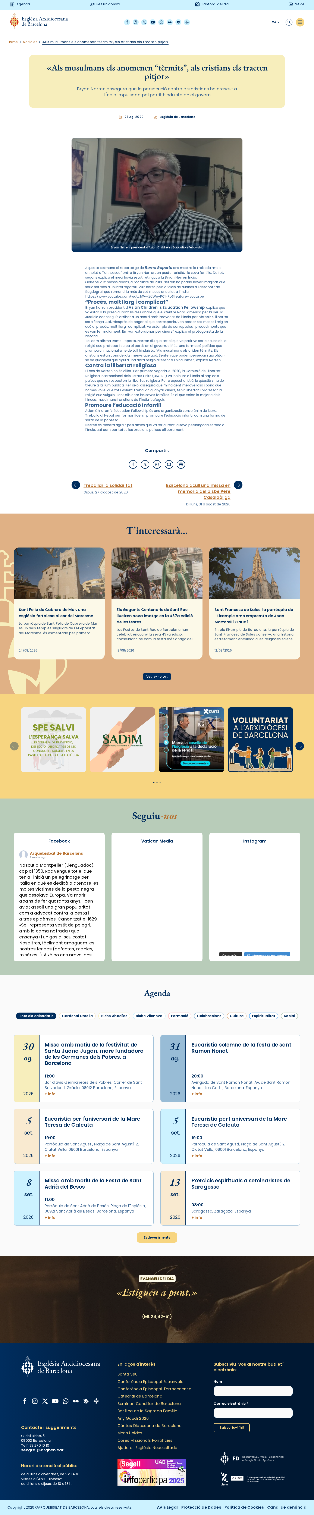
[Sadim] (122, 739)
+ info (50, 1094)
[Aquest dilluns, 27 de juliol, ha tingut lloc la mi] (283, 876)
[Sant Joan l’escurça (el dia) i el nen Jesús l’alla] (283, 940)
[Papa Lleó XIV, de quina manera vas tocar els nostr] (283, 924)
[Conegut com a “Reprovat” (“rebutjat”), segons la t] (226, 924)
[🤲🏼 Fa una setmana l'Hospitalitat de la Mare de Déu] (226, 940)
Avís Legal (167, 1507)
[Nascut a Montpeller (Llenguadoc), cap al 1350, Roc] (255, 859)
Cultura (237, 1015)
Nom (218, 1381)
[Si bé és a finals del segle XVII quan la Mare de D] (226, 908)
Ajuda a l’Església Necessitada (147, 1447)
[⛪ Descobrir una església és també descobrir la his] (226, 859)
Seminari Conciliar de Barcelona (149, 1403)
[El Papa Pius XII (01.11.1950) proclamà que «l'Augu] (283, 859)
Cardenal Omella (77, 1015)
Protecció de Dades (201, 1507)
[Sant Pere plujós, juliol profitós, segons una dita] (255, 940)
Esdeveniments (157, 1237)
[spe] (53, 739)
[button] (299, 746)
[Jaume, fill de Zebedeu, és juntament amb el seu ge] (255, 892)
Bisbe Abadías (114, 1015)
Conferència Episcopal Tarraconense (154, 1389)
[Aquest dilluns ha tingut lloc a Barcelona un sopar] (255, 908)
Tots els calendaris (36, 1015)
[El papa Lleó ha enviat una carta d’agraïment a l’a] (283, 908)
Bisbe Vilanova (149, 1015)
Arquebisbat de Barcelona (57, 853)
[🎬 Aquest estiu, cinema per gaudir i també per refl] (255, 876)
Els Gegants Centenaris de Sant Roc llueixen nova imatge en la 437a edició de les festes (155, 616)
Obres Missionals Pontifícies (145, 1440)
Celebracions (209, 1015)
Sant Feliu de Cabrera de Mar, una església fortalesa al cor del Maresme (56, 612)
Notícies (30, 42)
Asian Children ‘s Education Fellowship (167, 307)
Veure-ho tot (157, 676)
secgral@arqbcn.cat (42, 1450)
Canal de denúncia (287, 1507)
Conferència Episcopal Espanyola (150, 1381)
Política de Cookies (244, 1507)
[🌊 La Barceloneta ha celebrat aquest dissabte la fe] (283, 892)
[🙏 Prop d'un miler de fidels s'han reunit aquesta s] (255, 924)
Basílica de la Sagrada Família (147, 1411)
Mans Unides (129, 1433)
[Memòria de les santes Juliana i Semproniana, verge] (226, 892)
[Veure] (191, 739)
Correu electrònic (231, 1403)
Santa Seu (127, 1374)
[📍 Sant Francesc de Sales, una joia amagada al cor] (226, 876)
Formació (180, 1015)
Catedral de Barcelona (140, 1396)
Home (12, 42)
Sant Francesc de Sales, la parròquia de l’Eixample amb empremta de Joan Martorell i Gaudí (253, 616)
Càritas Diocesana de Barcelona (149, 1425)
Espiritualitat (263, 1015)
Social (289, 1015)
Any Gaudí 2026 (133, 1418)
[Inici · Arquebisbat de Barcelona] (42, 22)
